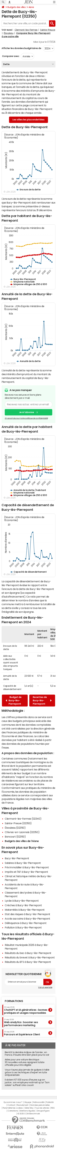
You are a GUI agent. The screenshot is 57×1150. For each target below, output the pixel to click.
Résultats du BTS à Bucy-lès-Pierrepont (28, 962)
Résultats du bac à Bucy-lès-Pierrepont (28, 953)
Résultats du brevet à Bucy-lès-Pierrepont (30, 957)
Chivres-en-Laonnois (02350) (22, 832)
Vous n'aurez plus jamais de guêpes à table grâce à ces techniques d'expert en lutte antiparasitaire (27, 1072)
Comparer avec (10, 56)
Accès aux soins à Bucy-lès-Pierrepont (27, 918)
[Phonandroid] (41, 1146)
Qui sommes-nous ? (12, 1102)
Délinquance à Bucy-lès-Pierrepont (25, 923)
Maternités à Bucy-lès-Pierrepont (25, 909)
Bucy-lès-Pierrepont (17, 858)
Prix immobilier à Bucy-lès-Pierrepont (27, 867)
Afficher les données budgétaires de (21, 48)
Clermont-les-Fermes (26, 30)
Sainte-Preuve (47, 30)
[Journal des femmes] (15, 1127)
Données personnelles (40, 1105)
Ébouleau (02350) (15, 827)
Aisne (31, 7)
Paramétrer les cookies (13, 1108)
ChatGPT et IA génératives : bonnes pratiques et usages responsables (25, 1010)
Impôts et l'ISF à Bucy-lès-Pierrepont (26, 872)
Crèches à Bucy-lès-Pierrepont (23, 905)
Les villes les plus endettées (28, 119)
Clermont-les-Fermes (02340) (23, 818)
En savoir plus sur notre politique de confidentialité (26, 418)
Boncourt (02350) (15, 836)
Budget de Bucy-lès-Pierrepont (15, 700)
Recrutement (22, 1105)
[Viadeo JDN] (41, 1140)
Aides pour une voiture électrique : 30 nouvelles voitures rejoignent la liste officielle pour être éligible (24, 1062)
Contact (11, 1105)
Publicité (50, 1102)
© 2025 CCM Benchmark (28, 1114)
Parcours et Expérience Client (22, 1033)
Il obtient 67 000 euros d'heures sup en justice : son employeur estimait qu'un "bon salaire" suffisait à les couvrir (27, 1082)
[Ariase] (15, 1146)
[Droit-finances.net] (41, 1134)
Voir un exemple (45, 987)
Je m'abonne (26, 412)
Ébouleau (8, 33)
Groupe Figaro (43, 1111)
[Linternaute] (15, 1133)
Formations (14, 1001)
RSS (53, 1108)
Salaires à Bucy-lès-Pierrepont (23, 863)
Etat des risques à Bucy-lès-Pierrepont (27, 914)
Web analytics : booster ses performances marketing (21, 1022)
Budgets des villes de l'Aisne (22, 841)
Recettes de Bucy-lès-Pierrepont (40, 700)
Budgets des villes (16, 7)
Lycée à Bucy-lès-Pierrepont (22, 900)
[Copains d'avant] (15, 1140)
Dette (6, 64)
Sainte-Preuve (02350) (18, 823)
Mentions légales (27, 1111)
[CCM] (41, 1127)
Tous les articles (42, 1108)
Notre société (38, 1102)
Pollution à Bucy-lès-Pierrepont (23, 927)
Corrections (13, 1111)
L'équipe (27, 1102)
